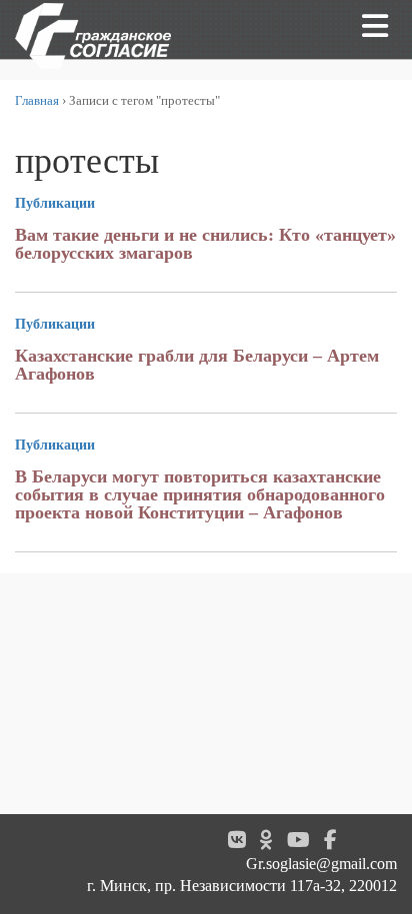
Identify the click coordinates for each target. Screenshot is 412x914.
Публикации (55, 203)
